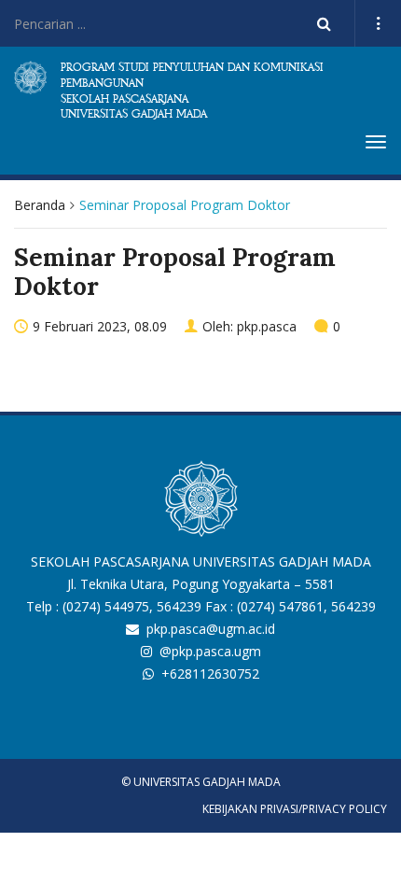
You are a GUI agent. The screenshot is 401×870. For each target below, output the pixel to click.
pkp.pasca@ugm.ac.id (210, 629)
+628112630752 (210, 673)
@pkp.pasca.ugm (210, 651)
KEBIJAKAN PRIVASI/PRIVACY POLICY (294, 809)
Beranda (39, 205)
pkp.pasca (267, 326)
